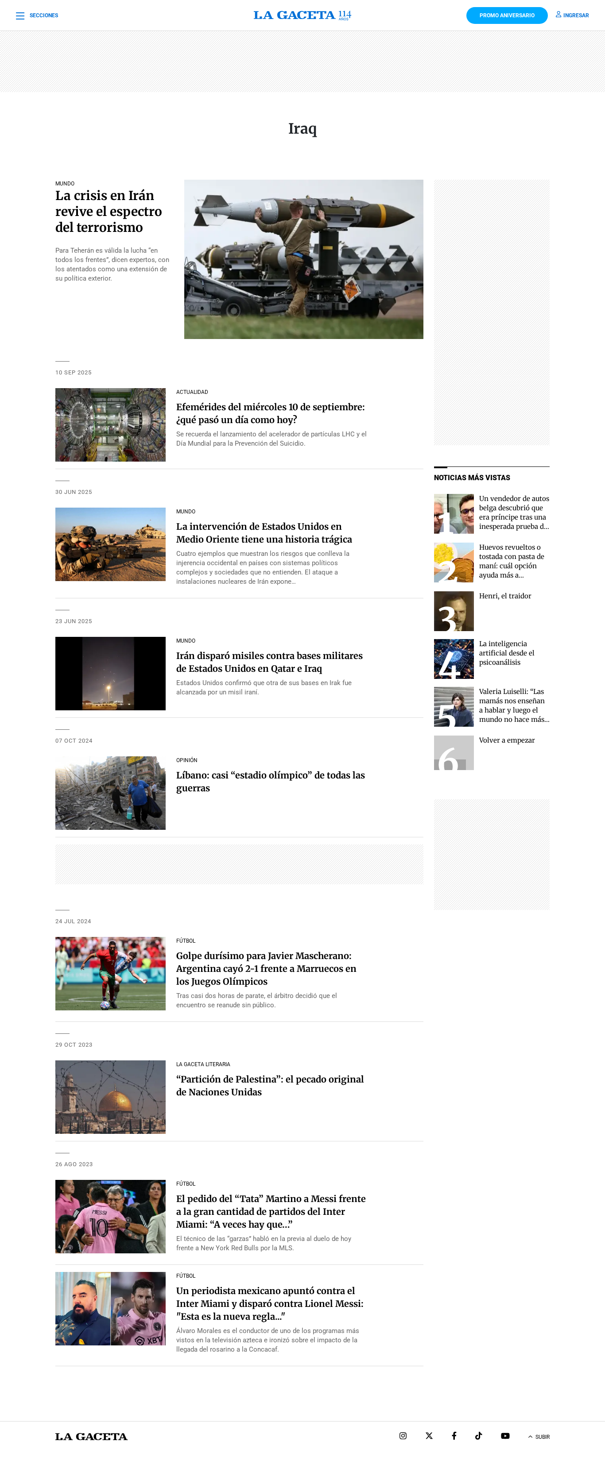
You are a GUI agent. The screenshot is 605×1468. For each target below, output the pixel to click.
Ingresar (576, 15)
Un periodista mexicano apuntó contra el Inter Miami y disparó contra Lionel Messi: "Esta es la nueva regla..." (270, 1303)
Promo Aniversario (507, 15)
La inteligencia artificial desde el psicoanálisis (507, 653)
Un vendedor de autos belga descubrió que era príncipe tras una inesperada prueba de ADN (514, 517)
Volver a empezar (507, 740)
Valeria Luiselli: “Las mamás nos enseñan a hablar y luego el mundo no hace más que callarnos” (512, 710)
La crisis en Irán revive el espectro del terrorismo (108, 211)
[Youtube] (505, 1437)
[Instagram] (403, 1437)
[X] (429, 1437)
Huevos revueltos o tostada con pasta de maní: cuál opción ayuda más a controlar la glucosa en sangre (511, 570)
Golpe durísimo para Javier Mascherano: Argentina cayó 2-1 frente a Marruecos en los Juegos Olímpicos (266, 968)
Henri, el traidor (505, 596)
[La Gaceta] (302, 15)
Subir (542, 1437)
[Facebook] (454, 1437)
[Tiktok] (478, 1437)
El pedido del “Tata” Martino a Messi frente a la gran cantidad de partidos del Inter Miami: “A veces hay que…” (271, 1211)
